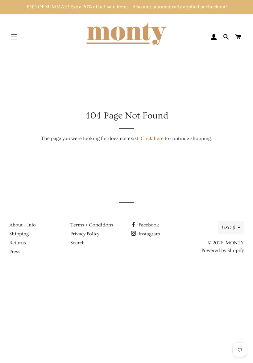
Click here (152, 138)
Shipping (19, 234)
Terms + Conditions (91, 225)
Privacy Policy (84, 234)
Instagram (148, 234)
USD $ (228, 227)
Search (77, 242)
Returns (17, 242)
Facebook (148, 225)
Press (14, 251)
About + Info (22, 225)
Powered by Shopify (222, 250)
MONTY (235, 242)
